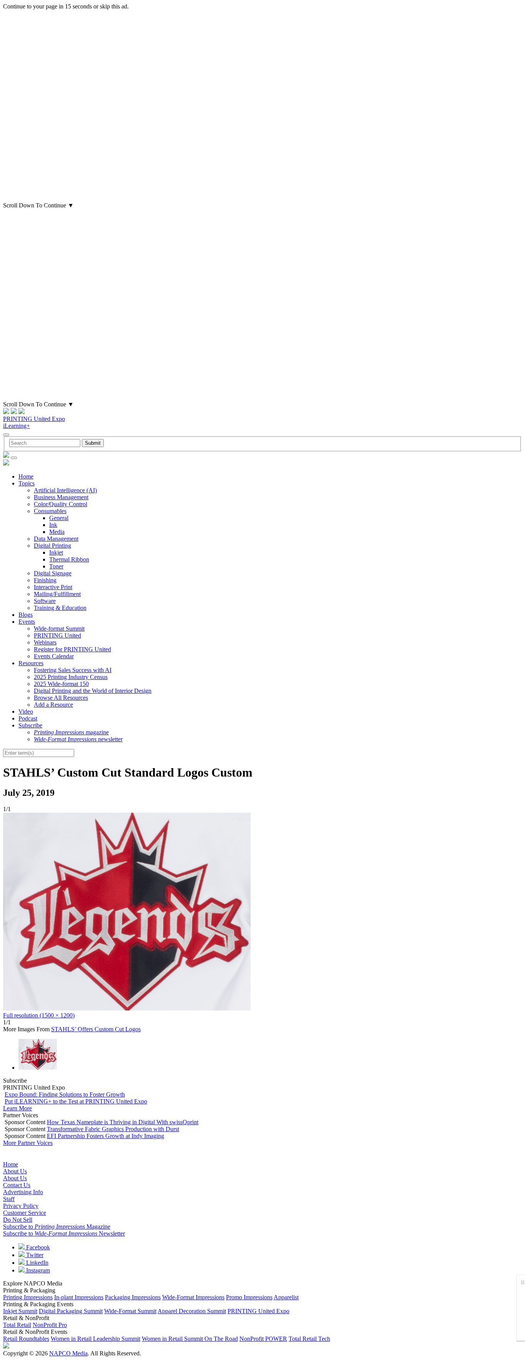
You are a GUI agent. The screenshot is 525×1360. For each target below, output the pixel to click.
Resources (30, 663)
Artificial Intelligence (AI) (65, 490)
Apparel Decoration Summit (192, 1311)
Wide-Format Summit (130, 1311)
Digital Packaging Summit (71, 1311)
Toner (56, 566)
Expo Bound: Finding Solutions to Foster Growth (65, 1094)
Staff (9, 1199)
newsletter (78, 739)
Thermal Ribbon (69, 559)
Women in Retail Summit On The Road (190, 1338)
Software (45, 601)
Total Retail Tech (309, 1338)
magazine (71, 732)
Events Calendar (54, 656)
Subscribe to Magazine (56, 1226)
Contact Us (16, 1185)
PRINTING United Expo (34, 419)
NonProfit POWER (263, 1338)
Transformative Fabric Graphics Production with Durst (113, 1129)
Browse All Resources (61, 697)
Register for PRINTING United (72, 649)
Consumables (50, 511)
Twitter (34, 1255)
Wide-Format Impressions (193, 1297)
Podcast (27, 718)
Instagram (37, 1270)
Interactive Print (53, 587)
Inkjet (56, 552)
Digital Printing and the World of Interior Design (92, 690)
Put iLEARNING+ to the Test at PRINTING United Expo (76, 1101)
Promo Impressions (249, 1297)
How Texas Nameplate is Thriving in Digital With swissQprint (122, 1122)
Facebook (37, 1247)
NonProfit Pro (50, 1325)
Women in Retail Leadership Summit (95, 1338)
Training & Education (60, 608)
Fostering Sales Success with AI (72, 670)
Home (25, 476)
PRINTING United (57, 635)
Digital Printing (52, 545)
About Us (15, 1171)
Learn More (17, 1108)
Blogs (25, 614)
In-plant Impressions (78, 1297)
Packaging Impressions (133, 1297)
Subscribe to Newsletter (64, 1233)
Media (57, 531)
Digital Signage (52, 573)
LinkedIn (36, 1262)
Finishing (45, 580)
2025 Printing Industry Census (71, 677)
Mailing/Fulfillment (57, 594)
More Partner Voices (28, 1143)
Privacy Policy (20, 1206)
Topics (26, 483)
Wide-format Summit (59, 628)
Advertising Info (23, 1192)
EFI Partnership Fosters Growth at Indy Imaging (105, 1136)
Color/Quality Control (60, 504)
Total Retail (17, 1325)
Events (26, 621)
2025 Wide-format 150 (61, 684)
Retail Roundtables (26, 1338)
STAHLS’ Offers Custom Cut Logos (96, 1029)
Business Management (61, 497)
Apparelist (286, 1297)
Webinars (45, 642)
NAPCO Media (68, 1353)
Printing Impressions (28, 1297)
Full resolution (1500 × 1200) (39, 1015)
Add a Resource (53, 704)
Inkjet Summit (20, 1311)
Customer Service (24, 1212)
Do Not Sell (17, 1219)
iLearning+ (16, 425)
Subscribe (30, 725)
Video (25, 711)
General (58, 518)
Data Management (56, 538)
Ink (53, 525)
